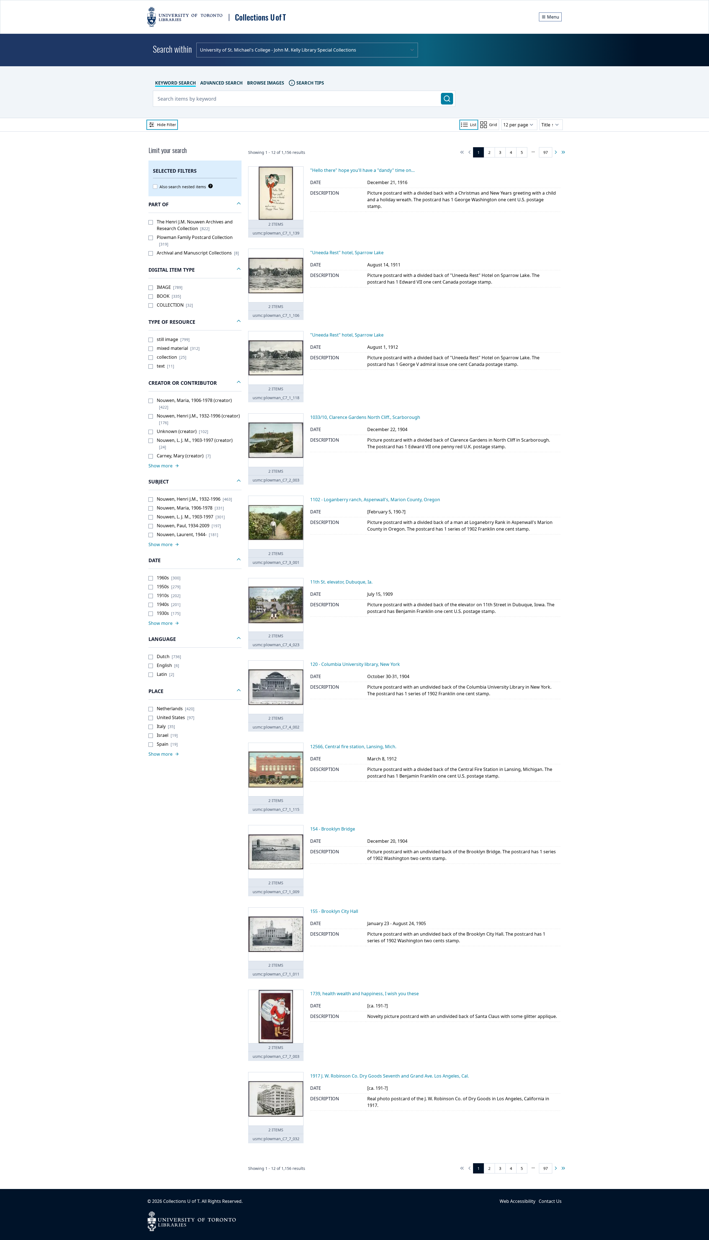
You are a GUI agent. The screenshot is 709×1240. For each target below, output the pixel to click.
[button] (195, 204)
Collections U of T (181, 1201)
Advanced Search (221, 83)
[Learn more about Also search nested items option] (209, 186)
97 (545, 152)
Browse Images (265, 83)
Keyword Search (175, 83)
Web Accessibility (517, 1201)
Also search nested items (183, 186)
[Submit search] (447, 99)
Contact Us (550, 1201)
